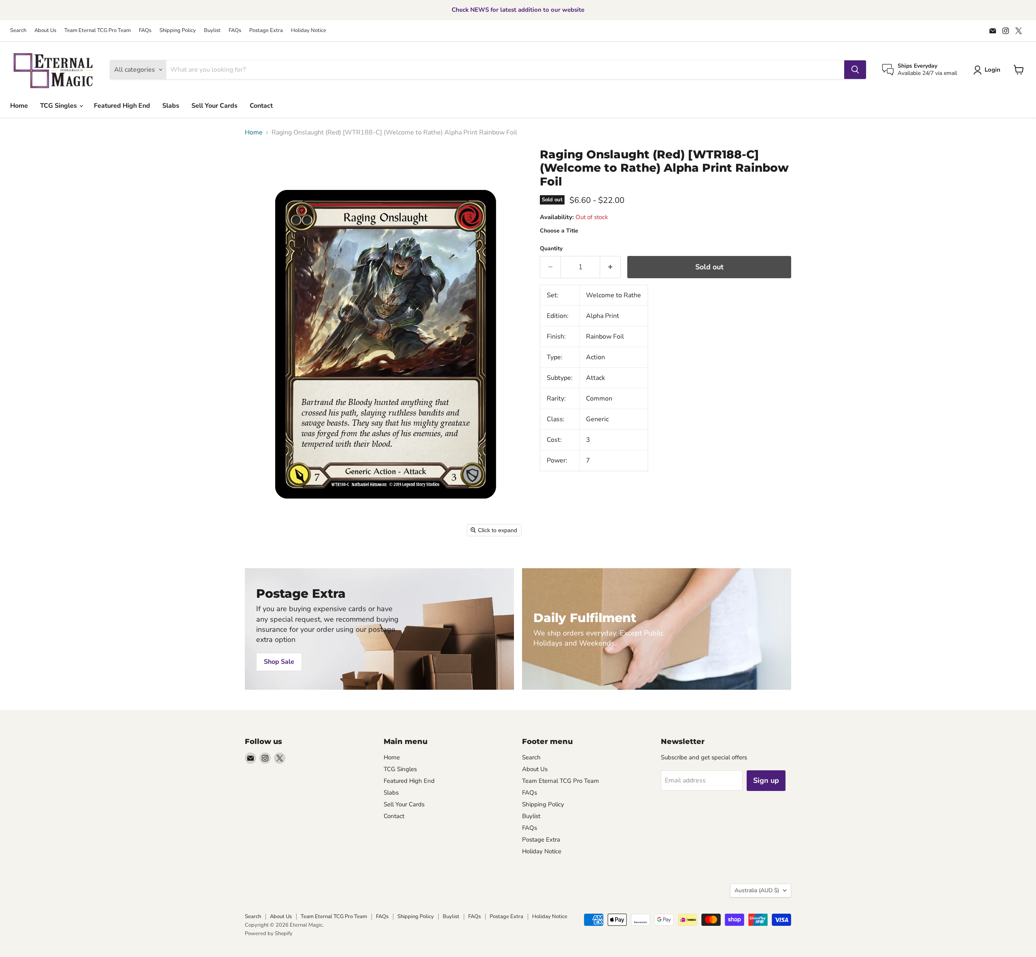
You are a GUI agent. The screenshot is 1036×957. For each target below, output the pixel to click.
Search (18, 31)
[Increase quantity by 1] (610, 267)
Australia (757, 890)
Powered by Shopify (269, 933)
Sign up (766, 780)
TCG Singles (59, 105)
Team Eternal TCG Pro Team (97, 31)
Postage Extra (266, 31)
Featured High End (122, 105)
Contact (261, 105)
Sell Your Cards (214, 105)
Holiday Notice (308, 31)
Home (19, 105)
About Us (45, 31)
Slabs (170, 105)
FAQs (145, 31)
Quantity (551, 248)
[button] (988, 70)
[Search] (855, 69)
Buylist (212, 31)
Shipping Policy (177, 31)
